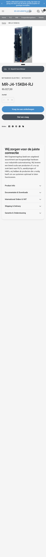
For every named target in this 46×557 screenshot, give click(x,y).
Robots (41, 17)
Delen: (4, 126)
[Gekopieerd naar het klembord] (23, 126)
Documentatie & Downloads (16, 192)
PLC (10, 17)
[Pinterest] (16, 126)
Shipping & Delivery (13, 206)
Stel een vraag (23, 117)
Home (4, 17)
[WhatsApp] (19, 126)
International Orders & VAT (16, 199)
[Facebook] (9, 126)
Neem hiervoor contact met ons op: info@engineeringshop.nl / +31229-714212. (28, 3)
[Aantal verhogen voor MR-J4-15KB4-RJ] (12, 99)
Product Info (10, 186)
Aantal (4, 95)
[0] (42, 11)
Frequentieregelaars (28, 17)
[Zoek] (38, 11)
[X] (12, 126)
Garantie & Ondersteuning (15, 213)
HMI (16, 17)
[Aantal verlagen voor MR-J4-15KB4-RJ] (4, 99)
